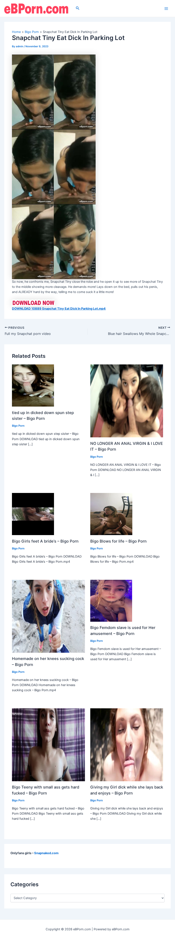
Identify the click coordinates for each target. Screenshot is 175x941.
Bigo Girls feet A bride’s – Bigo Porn (45, 541)
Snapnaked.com (46, 853)
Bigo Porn (18, 425)
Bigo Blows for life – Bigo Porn (118, 541)
